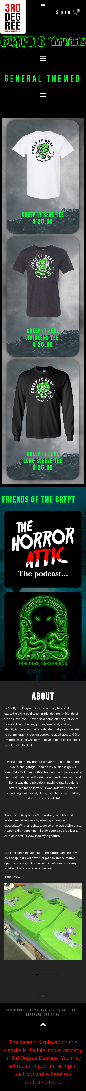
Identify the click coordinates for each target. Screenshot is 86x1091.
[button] (43, 3)
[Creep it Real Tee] (43, 164)
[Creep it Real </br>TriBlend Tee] (43, 280)
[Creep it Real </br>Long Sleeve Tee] (43, 404)
